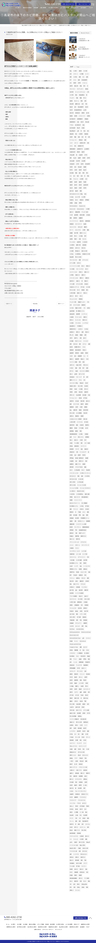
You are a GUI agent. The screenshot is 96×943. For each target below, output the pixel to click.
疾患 (86, 461)
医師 (71, 728)
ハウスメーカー (82, 116)
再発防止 (80, 716)
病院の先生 (85, 698)
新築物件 (71, 512)
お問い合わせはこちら (68, 4)
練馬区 (76, 431)
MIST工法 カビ (73, 476)
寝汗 (83, 368)
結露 (89, 344)
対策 (82, 104)
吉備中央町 (85, 185)
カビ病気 (81, 434)
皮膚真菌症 (81, 662)
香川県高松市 (72, 119)
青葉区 (80, 410)
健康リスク (79, 293)
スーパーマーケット (74, 221)
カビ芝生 (86, 329)
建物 (71, 515)
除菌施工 (71, 536)
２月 (80, 818)
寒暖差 (81, 335)
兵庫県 (88, 116)
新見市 (80, 185)
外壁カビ (81, 272)
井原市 (84, 188)
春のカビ (87, 836)
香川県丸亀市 (72, 127)
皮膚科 (83, 464)
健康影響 (71, 407)
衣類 (85, 101)
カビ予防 (71, 95)
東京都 (71, 392)
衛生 (71, 584)
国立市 (86, 695)
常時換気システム (73, 569)
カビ (83, 77)
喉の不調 (76, 233)
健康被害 (71, 350)
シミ (71, 839)
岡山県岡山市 (72, 131)
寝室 (81, 85)
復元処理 (71, 104)
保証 (83, 515)
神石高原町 (87, 164)
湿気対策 (71, 112)
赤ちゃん (81, 677)
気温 (89, 395)
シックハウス (76, 854)
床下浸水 (82, 287)
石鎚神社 (71, 200)
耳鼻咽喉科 (85, 665)
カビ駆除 (88, 209)
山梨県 (75, 374)
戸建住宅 (81, 758)
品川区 (86, 428)
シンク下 (76, 566)
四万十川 (76, 827)
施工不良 (86, 611)
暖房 (88, 578)
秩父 (81, 815)
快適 (89, 572)
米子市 (88, 713)
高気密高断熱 (84, 80)
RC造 (87, 359)
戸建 (83, 749)
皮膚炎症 (81, 575)
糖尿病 (71, 428)
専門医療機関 (72, 668)
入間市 (85, 782)
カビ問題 (81, 74)
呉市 (75, 167)
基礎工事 (81, 581)
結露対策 (75, 776)
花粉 (81, 620)
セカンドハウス (73, 227)
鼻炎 (75, 356)
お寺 (71, 305)
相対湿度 (84, 395)
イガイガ (77, 449)
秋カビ (84, 881)
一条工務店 (72, 560)
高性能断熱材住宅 (82, 530)
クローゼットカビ (73, 260)
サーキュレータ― (73, 140)
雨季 (80, 362)
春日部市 (79, 731)
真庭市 (71, 185)
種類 (81, 191)
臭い (79, 734)
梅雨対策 (75, 410)
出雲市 (85, 677)
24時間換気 (76, 605)
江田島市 (81, 154)
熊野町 (83, 158)
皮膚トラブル (78, 464)
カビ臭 (71, 215)
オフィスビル (79, 671)
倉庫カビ (83, 275)
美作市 (75, 185)
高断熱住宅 (85, 722)
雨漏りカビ (84, 320)
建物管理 (71, 449)
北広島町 (83, 161)
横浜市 (82, 404)
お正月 (71, 566)
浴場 (87, 377)
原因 (76, 95)
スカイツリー (72, 743)
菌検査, (71, 758)
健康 (71, 218)
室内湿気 (85, 770)
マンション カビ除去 (74, 488)
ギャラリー (84, 866)
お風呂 (71, 443)
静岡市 (71, 674)
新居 (88, 818)
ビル (71, 176)
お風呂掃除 (78, 704)
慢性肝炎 (87, 425)
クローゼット (72, 89)
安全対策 (85, 413)
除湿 (76, 782)
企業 (71, 437)
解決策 (71, 527)
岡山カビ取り (82, 845)
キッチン (76, 641)
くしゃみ (75, 662)
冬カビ (78, 290)
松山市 (74, 158)
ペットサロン (84, 587)
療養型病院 (72, 524)
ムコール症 (78, 554)
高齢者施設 (87, 221)
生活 (75, 455)
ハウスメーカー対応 (83, 767)
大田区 (76, 371)
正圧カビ (86, 596)
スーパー (87, 74)
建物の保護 (82, 215)
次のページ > (61, 303)
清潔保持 (71, 248)
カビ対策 (85, 70)
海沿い (71, 440)
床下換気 (87, 506)
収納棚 (86, 458)
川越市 (74, 728)
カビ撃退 (71, 275)
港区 (81, 443)
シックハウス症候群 (79, 593)
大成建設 (71, 548)
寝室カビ (82, 359)
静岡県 (85, 407)
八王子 (71, 356)
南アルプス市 (81, 374)
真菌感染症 (72, 554)
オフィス (88, 737)
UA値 (74, 884)
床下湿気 (85, 398)
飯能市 (75, 785)
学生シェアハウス (73, 746)
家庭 (78, 476)
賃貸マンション (73, 755)
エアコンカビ (85, 260)
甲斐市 (87, 806)
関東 (87, 515)
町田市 (84, 680)
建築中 (79, 455)
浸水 (88, 131)
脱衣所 (71, 764)
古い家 (75, 764)
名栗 (82, 824)
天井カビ (79, 263)
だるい (77, 656)
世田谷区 (81, 383)
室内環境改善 (72, 833)
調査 (75, 137)
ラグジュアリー (78, 623)
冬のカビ (83, 578)
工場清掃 (81, 836)
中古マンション (78, 341)
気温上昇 (88, 842)
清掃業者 (87, 437)
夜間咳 (71, 500)
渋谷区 (75, 389)
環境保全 (81, 299)
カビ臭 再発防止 (79, 494)
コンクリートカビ (73, 272)
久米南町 (81, 179)
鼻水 (71, 662)
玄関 (85, 335)
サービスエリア (83, 452)
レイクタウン (72, 731)
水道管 (71, 749)
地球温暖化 (72, 863)
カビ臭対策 (84, 242)
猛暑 (88, 731)
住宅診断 (71, 92)
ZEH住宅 (87, 509)
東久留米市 (83, 656)
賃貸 (83, 173)
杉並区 (82, 695)
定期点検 (84, 617)
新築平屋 (77, 536)
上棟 (83, 638)
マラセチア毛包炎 (79, 467)
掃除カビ (78, 332)
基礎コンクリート (73, 380)
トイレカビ (85, 341)
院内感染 (88, 674)
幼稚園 (71, 233)
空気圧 (76, 611)
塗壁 (86, 761)
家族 (71, 659)
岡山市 (78, 127)
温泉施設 (84, 245)
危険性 (88, 308)
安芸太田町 (72, 161)
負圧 (81, 566)
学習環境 (86, 605)
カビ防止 (71, 254)
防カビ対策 (72, 413)
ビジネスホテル (78, 779)
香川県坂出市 (78, 125)
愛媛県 (82, 353)
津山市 (71, 188)
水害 (89, 137)
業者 (87, 887)
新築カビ (88, 266)
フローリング (79, 377)
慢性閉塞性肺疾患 (73, 434)
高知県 (75, 116)
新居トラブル (77, 830)
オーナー (71, 230)
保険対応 (71, 857)
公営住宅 (87, 581)
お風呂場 (81, 425)
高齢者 (71, 521)
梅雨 (85, 140)
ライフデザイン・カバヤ (75, 551)
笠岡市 (74, 82)
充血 (83, 650)
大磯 (76, 533)
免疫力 (71, 812)
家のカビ (86, 389)
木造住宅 (86, 284)
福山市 (84, 170)
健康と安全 (78, 245)
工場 (88, 92)
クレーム (71, 821)
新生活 (71, 830)
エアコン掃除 (72, 263)
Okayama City (82, 206)
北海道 (83, 127)
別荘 (71, 776)
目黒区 (83, 713)
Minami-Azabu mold (74, 635)
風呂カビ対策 (84, 251)
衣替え (85, 776)
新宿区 (71, 389)
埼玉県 (79, 749)
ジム (84, 356)
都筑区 (86, 404)
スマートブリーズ (85, 545)
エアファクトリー (81, 557)
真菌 (81, 449)
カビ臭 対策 (80, 479)
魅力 (81, 563)
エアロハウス (83, 542)
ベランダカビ (78, 323)
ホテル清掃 (72, 284)
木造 (76, 461)
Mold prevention (80, 209)
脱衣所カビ (83, 857)
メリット (71, 545)
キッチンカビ (78, 320)
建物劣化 (85, 608)
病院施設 (77, 773)
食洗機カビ (72, 332)
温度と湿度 (87, 494)
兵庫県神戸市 (79, 149)
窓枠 (89, 692)
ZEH (71, 82)
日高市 (71, 785)
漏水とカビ (72, 539)
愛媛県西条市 (72, 122)
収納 (86, 869)
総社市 (86, 107)
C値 (70, 884)
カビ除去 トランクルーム (85, 473)
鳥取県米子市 (80, 146)
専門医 (71, 497)
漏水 (85, 194)
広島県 (84, 224)
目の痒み (71, 809)
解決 (87, 290)
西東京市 (76, 674)
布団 (87, 872)
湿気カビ (71, 296)
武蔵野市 (85, 623)
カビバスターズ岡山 (74, 383)
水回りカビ (72, 365)
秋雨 (81, 881)
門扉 (80, 515)
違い (74, 176)
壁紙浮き (88, 773)
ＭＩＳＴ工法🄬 (76, 305)
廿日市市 (78, 161)
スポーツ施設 (87, 443)
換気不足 (71, 788)
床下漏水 (78, 866)
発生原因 (88, 470)
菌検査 (86, 89)
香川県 (87, 112)
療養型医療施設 (85, 527)
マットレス (75, 839)
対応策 (71, 683)
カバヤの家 (84, 551)
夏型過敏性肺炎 (85, 497)
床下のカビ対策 (81, 752)
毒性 (77, 614)
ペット (74, 437)
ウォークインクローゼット (80, 791)
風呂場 (71, 347)
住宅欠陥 (80, 608)
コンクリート (83, 446)
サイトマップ (58, 929)
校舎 (85, 575)
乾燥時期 (81, 776)
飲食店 (76, 335)
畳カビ (84, 338)
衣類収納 (81, 782)
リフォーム (84, 82)
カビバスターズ (78, 224)
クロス (83, 347)
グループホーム (77, 527)
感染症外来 (72, 452)
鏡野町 (71, 182)
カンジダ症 (84, 554)
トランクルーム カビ (74, 473)
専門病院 (71, 530)
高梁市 (71, 85)
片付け (71, 872)
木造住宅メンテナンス (74, 287)
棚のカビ (82, 773)
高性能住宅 (77, 112)
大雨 (77, 452)
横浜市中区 (72, 425)
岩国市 (83, 152)
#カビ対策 (41, 317)
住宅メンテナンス (73, 767)
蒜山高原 (71, 815)
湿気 (81, 338)
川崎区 (81, 407)
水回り (71, 338)
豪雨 (71, 509)
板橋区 (84, 692)
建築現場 (76, 680)
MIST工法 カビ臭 (73, 479)
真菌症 (88, 656)
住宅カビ (76, 869)
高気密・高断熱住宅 (79, 458)
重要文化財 (77, 104)
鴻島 (81, 860)
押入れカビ (85, 365)
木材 (86, 179)
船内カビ (88, 401)
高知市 (71, 680)
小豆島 (76, 815)
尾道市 (80, 170)
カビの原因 (72, 269)
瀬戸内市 (71, 191)
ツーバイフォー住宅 (74, 845)
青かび (71, 374)
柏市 (88, 704)
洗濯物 (82, 686)
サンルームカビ (78, 317)
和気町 (75, 182)
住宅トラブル (79, 710)
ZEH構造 (71, 341)
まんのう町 (77, 197)
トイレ (84, 743)
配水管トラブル (85, 794)
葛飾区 (83, 704)
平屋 (85, 701)
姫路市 (85, 227)
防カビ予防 (80, 386)
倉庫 (80, 260)
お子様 (86, 734)
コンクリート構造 (73, 362)
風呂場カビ (72, 281)
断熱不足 (78, 539)
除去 (75, 146)
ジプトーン (75, 74)
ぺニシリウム (72, 803)
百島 (85, 860)
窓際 (84, 788)
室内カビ (71, 212)
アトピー (75, 659)
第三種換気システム (74, 563)
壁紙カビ (81, 278)
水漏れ (81, 611)
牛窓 (76, 818)
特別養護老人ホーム (85, 518)
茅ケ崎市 (86, 422)
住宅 (75, 107)
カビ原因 (71, 323)
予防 (86, 104)
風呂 (78, 176)
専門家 (80, 203)
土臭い (71, 842)
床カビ (86, 269)
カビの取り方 (72, 491)
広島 (78, 122)
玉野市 (79, 82)
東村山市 (81, 761)
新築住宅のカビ (73, 752)
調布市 (71, 692)
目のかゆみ (84, 851)
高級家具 (86, 392)
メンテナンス (84, 314)
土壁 (78, 131)
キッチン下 (79, 743)
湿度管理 (78, 314)
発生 (86, 626)
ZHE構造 (85, 602)
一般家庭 (86, 434)
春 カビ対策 (87, 599)
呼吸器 (77, 572)
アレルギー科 (79, 665)
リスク (71, 143)
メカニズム (87, 824)
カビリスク (77, 626)
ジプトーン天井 (83, 614)
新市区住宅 (82, 872)
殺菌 (76, 173)
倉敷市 (80, 70)
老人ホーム (76, 101)
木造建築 (71, 461)
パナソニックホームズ (74, 542)
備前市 (76, 191)
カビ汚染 (71, 308)
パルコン (77, 548)
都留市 (80, 785)
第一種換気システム (80, 311)
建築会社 (85, 569)
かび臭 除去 (72, 494)
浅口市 (71, 110)
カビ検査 (81, 236)
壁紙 (88, 512)
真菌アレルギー (82, 533)
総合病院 (77, 518)
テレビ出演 (72, 866)
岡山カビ (71, 860)
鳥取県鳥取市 (72, 149)
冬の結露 (71, 782)
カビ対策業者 (79, 413)
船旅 (71, 404)
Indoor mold (72, 209)
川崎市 (76, 407)
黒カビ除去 (84, 830)
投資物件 (75, 218)
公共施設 (88, 215)
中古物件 (86, 386)
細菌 (81, 97)
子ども (80, 380)
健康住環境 (77, 212)
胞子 (71, 575)
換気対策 (71, 581)
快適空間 (71, 623)
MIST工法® (80, 227)
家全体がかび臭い (80, 491)
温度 (79, 137)
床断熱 (71, 605)
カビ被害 (71, 251)
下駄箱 (79, 512)
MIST (85, 440)
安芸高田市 (72, 164)
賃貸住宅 (81, 140)
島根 (79, 80)
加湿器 (80, 569)
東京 (80, 344)
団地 (85, 758)
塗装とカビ (86, 272)
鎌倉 (77, 425)
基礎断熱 (76, 797)
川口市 (81, 725)
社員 (85, 671)
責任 (87, 173)
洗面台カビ (77, 275)
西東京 (86, 353)
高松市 (82, 122)
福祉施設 (71, 134)
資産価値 (85, 620)
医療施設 (71, 224)
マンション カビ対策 (81, 485)
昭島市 (80, 689)
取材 (81, 431)
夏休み (76, 725)
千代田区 (71, 737)
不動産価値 (72, 620)
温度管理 (71, 353)
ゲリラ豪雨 (86, 878)
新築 (81, 101)
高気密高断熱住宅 (78, 110)
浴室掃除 (71, 794)
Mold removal (83, 641)
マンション (77, 890)
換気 (84, 85)
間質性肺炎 (79, 602)
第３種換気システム (74, 506)
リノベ (85, 725)
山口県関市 (86, 149)
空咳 (71, 854)
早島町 (84, 182)
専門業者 (87, 200)
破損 (75, 749)
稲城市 (75, 677)
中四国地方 (77, 794)
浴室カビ (78, 281)
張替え (78, 884)
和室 (77, 97)
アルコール (75, 179)
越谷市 (84, 728)
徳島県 (71, 116)
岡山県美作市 (85, 821)
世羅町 (84, 167)
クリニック (82, 674)
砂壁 (88, 143)
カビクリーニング (82, 746)
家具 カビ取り (72, 482)
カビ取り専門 (72, 422)
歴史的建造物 (78, 350)
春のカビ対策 (81, 842)
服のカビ (71, 779)
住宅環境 (71, 593)
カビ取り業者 (72, 293)
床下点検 (71, 695)
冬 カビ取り (80, 599)
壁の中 (81, 809)
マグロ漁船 (81, 428)
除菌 (88, 176)
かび (75, 734)
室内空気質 (72, 314)
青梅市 (71, 698)
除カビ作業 (72, 704)
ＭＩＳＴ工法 (76, 404)
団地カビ (85, 293)
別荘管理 (85, 815)
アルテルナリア (73, 800)
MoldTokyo (72, 629)
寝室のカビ (72, 722)
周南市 (78, 152)
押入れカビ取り (78, 257)
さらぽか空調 (79, 560)
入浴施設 (71, 317)
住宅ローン (84, 668)
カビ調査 (71, 686)
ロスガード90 (83, 572)
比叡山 (83, 887)
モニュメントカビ (73, 299)
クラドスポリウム (81, 800)
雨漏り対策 (76, 698)
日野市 (75, 689)
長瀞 (76, 821)
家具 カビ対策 (72, 485)
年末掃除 (80, 788)
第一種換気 (86, 653)
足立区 (86, 383)
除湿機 (71, 875)
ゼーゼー (71, 818)
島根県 (71, 101)
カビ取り (75, 70)
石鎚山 (78, 887)
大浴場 (81, 440)
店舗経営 (81, 218)
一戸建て (71, 761)
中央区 (83, 737)
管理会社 (85, 779)
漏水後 (76, 809)
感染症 (75, 428)
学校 (82, 605)
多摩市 (71, 689)
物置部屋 (76, 650)
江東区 (86, 683)
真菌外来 (86, 449)
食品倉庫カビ (72, 326)
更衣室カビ (77, 251)
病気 (71, 179)
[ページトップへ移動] (90, 917)
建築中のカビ (83, 536)
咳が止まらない (84, 854)
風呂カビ (76, 440)
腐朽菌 (71, 650)
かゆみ (87, 650)
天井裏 (71, 455)
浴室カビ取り (79, 365)
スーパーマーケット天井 (75, 266)
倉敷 (86, 839)
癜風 (85, 467)
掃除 (71, 344)
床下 (71, 80)
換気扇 (80, 398)
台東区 (75, 392)
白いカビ (85, 647)
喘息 (89, 659)
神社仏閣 (87, 122)
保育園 (71, 203)
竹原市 (71, 167)
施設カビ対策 (72, 713)
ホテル (71, 146)
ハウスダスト (72, 653)
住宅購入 (71, 725)
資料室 (71, 446)
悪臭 (89, 881)
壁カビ (83, 266)
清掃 (77, 620)
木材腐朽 (81, 134)
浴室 (83, 125)
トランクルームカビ (74, 278)
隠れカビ (81, 878)
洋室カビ (84, 350)
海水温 (81, 701)
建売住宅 (71, 533)
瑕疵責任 (77, 416)
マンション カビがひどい (85, 488)
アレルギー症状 (85, 212)
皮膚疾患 (71, 464)
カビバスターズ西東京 (84, 371)
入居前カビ (72, 770)
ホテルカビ (83, 584)
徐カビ (76, 200)
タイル (74, 80)
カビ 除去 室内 (80, 482)
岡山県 (71, 107)
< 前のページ (9, 303)
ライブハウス (79, 422)
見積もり (71, 890)
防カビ (71, 881)
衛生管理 (71, 257)
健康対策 (86, 590)
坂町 (71, 158)
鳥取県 (83, 112)
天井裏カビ (72, 587)
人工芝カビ (80, 329)
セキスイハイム (73, 557)
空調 (81, 692)
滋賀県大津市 (82, 143)
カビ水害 (88, 287)
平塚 (76, 530)
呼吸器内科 (87, 662)
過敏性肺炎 (76, 446)
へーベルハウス (86, 566)
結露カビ (85, 317)
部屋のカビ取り (78, 308)
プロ (84, 308)
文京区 (84, 740)
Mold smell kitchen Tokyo (75, 638)
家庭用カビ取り (73, 386)
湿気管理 (79, 713)
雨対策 (83, 455)
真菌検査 (86, 134)
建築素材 (83, 305)
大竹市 (85, 154)
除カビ (84, 97)
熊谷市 (83, 731)
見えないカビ (85, 755)
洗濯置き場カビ (77, 347)
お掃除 (76, 761)
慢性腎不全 (72, 572)
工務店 (75, 203)
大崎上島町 (72, 154)
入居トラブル (79, 770)
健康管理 (80, 356)
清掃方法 (71, 416)
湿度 (83, 362)
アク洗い (71, 125)
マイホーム (72, 578)
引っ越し (85, 785)
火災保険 (81, 839)
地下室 (71, 734)
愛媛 (87, 77)
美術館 (71, 869)
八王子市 (71, 626)
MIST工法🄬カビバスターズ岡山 (76, 194)
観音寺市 (76, 881)
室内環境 (76, 215)
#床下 (34, 317)
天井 (71, 74)
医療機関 (88, 521)
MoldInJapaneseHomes (75, 632)
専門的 (84, 659)
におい (83, 512)
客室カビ (86, 281)
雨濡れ (75, 875)
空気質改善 (72, 311)
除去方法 (83, 248)
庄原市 (82, 164)
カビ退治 (71, 197)
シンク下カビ (85, 323)
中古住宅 (75, 575)
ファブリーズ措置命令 (74, 719)
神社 (76, 134)
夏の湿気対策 (83, 719)
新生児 (79, 755)
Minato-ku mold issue (86, 632)
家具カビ (71, 320)
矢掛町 (80, 188)
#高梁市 (28, 317)
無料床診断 (85, 410)
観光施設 (80, 728)
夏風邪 (80, 875)
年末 (88, 557)
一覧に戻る (35, 303)
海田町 (79, 158)
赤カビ (83, 470)
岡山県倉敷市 (80, 107)
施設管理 (77, 359)
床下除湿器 (82, 806)
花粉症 (83, 818)
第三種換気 (72, 656)
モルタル (84, 239)
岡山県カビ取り (73, 848)
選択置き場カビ (73, 329)
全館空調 (71, 518)
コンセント (88, 638)
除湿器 (71, 641)
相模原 (82, 416)
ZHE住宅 (77, 401)
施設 (82, 476)
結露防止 (78, 578)
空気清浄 (81, 590)
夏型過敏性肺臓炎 (73, 878)
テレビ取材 (76, 443)
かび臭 (87, 749)
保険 (88, 827)
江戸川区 (77, 695)
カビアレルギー (80, 89)
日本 (82, 137)
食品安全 (81, 221)
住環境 (71, 239)
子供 (88, 302)
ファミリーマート (78, 500)
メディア (85, 863)
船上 (71, 410)
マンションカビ (73, 608)
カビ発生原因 (77, 470)
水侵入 (76, 581)
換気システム (80, 437)
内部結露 (78, 587)
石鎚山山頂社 (84, 884)
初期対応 (87, 278)
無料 (81, 740)
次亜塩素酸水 (81, 95)
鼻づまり (84, 803)
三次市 (77, 164)
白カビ (71, 470)
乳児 (85, 809)
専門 (82, 626)
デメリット (75, 509)
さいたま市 (81, 683)
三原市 (75, 170)
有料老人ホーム (81, 521)
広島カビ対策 (85, 848)
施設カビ (71, 359)
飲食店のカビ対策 (86, 254)
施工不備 (71, 590)
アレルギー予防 (73, 302)
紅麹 (87, 368)
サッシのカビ (72, 242)
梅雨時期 (71, 431)
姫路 (88, 230)
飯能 (79, 824)
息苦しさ (71, 806)
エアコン (84, 344)
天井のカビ (77, 248)
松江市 (71, 797)
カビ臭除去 (72, 245)
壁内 (80, 821)
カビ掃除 (83, 197)
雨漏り (75, 239)
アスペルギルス (83, 797)
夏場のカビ (81, 461)
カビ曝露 (76, 812)
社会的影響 (78, 395)
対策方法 (81, 509)
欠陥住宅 (71, 611)
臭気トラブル (76, 584)
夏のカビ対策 (79, 722)
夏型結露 (71, 740)
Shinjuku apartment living (75, 644)
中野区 (83, 707)
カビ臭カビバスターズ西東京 (76, 419)
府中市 (71, 170)
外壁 (80, 239)
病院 (71, 77)
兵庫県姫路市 (79, 119)
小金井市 (71, 707)
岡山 (71, 70)
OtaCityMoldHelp (80, 629)
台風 (84, 131)
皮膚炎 (80, 659)
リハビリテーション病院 (81, 524)
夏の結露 (75, 515)
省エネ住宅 (72, 614)
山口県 (84, 110)
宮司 (71, 887)
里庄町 (80, 182)
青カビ (76, 296)
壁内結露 (77, 860)
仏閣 (74, 887)
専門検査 (71, 458)
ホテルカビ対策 (79, 284)
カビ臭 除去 (87, 476)
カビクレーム (82, 827)
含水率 (71, 827)
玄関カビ (77, 857)
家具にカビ (72, 395)
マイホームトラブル (74, 836)
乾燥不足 (71, 824)
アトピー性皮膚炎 (73, 596)
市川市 (71, 677)
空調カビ (71, 773)
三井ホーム (77, 545)
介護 (75, 521)
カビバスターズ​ (86, 689)
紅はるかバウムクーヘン (75, 503)
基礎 (81, 647)
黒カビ (75, 236)
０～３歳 (81, 812)
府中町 (88, 158)
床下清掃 (79, 617)
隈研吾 (84, 563)
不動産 (79, 848)
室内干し (76, 338)
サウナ (76, 758)
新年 (85, 236)
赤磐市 (75, 188)
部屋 (82, 734)
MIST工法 (75, 344)
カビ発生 (81, 506)
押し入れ (71, 335)
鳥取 (80, 77)
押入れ (86, 686)
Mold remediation (73, 206)
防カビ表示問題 (73, 716)
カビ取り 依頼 (72, 602)
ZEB (84, 380)
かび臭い (71, 368)
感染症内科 (72, 665)
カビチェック (72, 671)
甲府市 (76, 806)
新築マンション (83, 233)
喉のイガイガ (77, 497)
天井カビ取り (72, 617)
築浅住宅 (81, 764)
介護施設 (86, 119)
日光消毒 (71, 173)
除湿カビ (87, 332)
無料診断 (82, 401)
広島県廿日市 (72, 152)
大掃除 (83, 230)
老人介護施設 (84, 503)
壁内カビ (81, 869)
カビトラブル (78, 230)
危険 (81, 176)
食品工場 (76, 85)
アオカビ (79, 803)
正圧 (76, 590)
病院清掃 (71, 467)
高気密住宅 (72, 377)
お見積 (76, 740)
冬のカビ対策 (72, 290)
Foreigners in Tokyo (74, 647)
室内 (80, 173)
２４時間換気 (79, 653)
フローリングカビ (79, 269)
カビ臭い (71, 791)
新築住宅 (81, 200)
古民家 (71, 236)
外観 (80, 368)
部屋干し (77, 686)
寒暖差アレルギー (81, 302)
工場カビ (76, 701)
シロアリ (76, 692)
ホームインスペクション (80, 92)
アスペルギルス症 (73, 851)
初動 (81, 680)
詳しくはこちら (83, 4)
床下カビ (71, 371)
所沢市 (78, 668)
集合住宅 (81, 392)
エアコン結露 (86, 710)
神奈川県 (85, 419)
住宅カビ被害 (79, 863)
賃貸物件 (77, 353)
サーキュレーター (73, 398)
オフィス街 (77, 737)
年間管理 (76, 872)
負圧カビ (81, 596)
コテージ (76, 143)
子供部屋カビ (79, 326)
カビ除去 (75, 77)
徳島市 (75, 842)
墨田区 (71, 701)
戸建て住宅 (72, 710)
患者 (80, 851)
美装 (76, 368)
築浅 (86, 812)
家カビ (81, 296)
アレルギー (72, 97)
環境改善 (79, 833)
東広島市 (80, 167)
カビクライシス (73, 599)
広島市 (71, 137)
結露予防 (79, 242)
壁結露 (83, 290)
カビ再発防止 (78, 254)
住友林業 (85, 560)
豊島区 (75, 683)
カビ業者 (81, 389)
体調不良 (71, 401)
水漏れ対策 (77, 707)
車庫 (82, 332)
